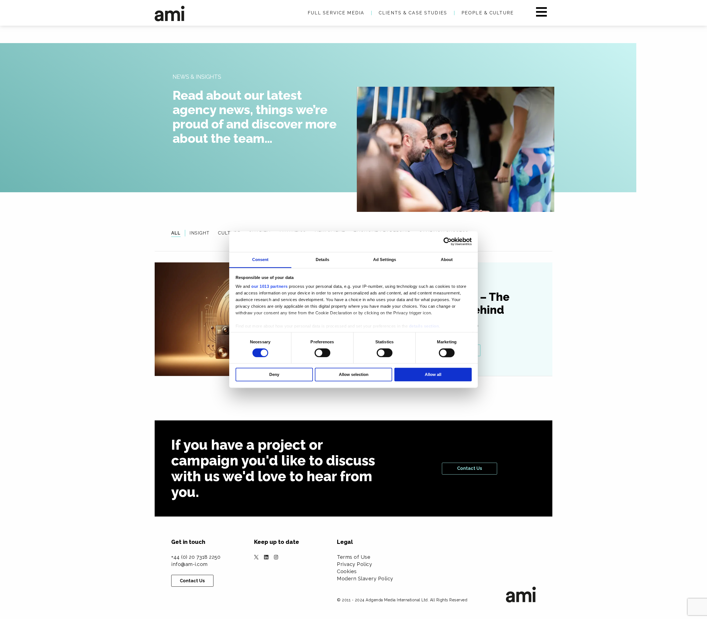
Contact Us (469, 468)
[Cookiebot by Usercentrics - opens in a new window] (447, 241)
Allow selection (353, 374)
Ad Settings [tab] (384, 259)
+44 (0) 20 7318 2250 (195, 557)
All (176, 233)
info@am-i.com (189, 564)
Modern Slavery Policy (365, 578)
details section (424, 326)
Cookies (347, 571)
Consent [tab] (260, 259)
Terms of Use (353, 557)
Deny (274, 374)
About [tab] (447, 259)
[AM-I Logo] (169, 13)
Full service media (336, 12)
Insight (199, 233)
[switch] (322, 352)
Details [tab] (322, 259)
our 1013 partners (269, 286)
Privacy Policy (354, 564)
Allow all (433, 374)
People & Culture (487, 12)
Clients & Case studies (413, 12)
